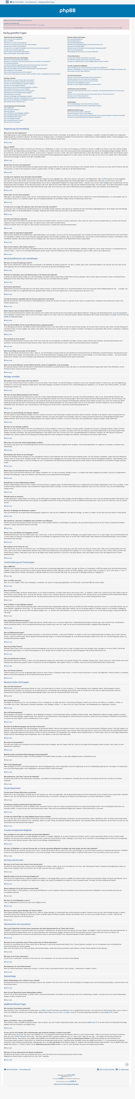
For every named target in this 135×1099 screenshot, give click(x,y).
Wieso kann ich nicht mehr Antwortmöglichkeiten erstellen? (21, 87)
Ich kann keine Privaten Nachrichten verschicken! (82, 58)
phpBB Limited (116, 315)
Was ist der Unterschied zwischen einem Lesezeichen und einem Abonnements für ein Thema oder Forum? (96, 91)
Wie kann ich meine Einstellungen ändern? (16, 59)
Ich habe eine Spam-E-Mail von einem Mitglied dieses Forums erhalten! (88, 61)
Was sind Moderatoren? (74, 41)
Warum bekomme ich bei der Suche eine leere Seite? (83, 81)
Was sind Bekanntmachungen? (13, 116)
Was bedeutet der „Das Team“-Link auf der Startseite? (83, 51)
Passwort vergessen (79, 27)
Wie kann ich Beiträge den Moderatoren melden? (18, 96)
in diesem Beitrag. (41, 24)
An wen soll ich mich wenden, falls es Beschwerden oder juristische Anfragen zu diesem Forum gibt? (96, 115)
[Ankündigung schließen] (128, 21)
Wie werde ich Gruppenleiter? (76, 46)
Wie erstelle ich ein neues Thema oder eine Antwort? (19, 80)
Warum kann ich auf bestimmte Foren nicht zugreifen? (19, 91)
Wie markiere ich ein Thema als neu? (14, 101)
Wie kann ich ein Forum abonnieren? (78, 96)
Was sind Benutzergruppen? (76, 42)
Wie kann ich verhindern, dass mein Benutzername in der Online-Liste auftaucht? (27, 61)
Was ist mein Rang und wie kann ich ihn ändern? (18, 72)
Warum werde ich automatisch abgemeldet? (16, 51)
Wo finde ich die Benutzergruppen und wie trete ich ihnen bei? (85, 44)
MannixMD (71, 1075)
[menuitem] (124, 1070)
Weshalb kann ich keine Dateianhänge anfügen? (18, 92)
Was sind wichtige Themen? (12, 118)
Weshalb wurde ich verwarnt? (12, 94)
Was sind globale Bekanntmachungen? (15, 115)
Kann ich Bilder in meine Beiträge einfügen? (16, 113)
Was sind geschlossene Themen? (13, 120)
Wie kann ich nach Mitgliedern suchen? (79, 82)
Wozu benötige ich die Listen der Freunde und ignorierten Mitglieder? (87, 67)
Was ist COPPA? (9, 41)
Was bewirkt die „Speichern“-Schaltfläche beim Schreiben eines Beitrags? (25, 98)
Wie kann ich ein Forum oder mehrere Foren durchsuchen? (84, 77)
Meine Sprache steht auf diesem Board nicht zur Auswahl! (20, 67)
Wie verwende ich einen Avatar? (13, 70)
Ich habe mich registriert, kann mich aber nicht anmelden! (20, 44)
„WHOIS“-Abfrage (19, 1036)
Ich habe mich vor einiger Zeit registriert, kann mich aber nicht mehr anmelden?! (27, 48)
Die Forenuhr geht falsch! (11, 63)
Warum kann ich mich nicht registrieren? (15, 42)
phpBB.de (7, 317)
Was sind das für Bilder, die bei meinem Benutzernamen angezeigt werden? (25, 68)
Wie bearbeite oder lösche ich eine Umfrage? (17, 89)
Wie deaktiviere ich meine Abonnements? (79, 98)
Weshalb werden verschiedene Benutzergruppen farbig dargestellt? (87, 48)
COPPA (104, 179)
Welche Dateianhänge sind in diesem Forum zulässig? (83, 104)
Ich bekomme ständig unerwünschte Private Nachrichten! (84, 59)
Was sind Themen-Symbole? (12, 122)
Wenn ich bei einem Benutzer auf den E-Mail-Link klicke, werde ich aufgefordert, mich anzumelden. (32, 74)
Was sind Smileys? (9, 111)
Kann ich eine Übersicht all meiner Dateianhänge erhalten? (85, 105)
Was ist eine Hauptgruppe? (75, 50)
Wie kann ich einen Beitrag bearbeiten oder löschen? (19, 82)
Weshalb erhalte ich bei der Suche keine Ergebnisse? (83, 79)
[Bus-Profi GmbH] (67, 11)
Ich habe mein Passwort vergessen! (14, 50)
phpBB (61, 1078)
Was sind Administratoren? (75, 39)
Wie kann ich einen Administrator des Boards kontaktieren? (84, 117)
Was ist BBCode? (9, 108)
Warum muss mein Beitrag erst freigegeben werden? (19, 100)
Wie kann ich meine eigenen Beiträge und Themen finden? (84, 84)
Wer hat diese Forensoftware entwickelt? (79, 112)
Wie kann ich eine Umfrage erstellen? (15, 85)
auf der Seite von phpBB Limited (65, 1012)
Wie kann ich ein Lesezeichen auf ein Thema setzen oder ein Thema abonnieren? (91, 94)
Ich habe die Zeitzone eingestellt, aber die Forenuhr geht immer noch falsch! (25, 65)
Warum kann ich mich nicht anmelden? (15, 46)
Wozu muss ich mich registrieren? (13, 39)
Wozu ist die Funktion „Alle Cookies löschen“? (17, 53)
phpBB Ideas (91, 1022)
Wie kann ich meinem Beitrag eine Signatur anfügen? (19, 83)
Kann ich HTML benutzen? (11, 109)
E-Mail (120, 27)
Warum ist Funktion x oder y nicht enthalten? (80, 113)
